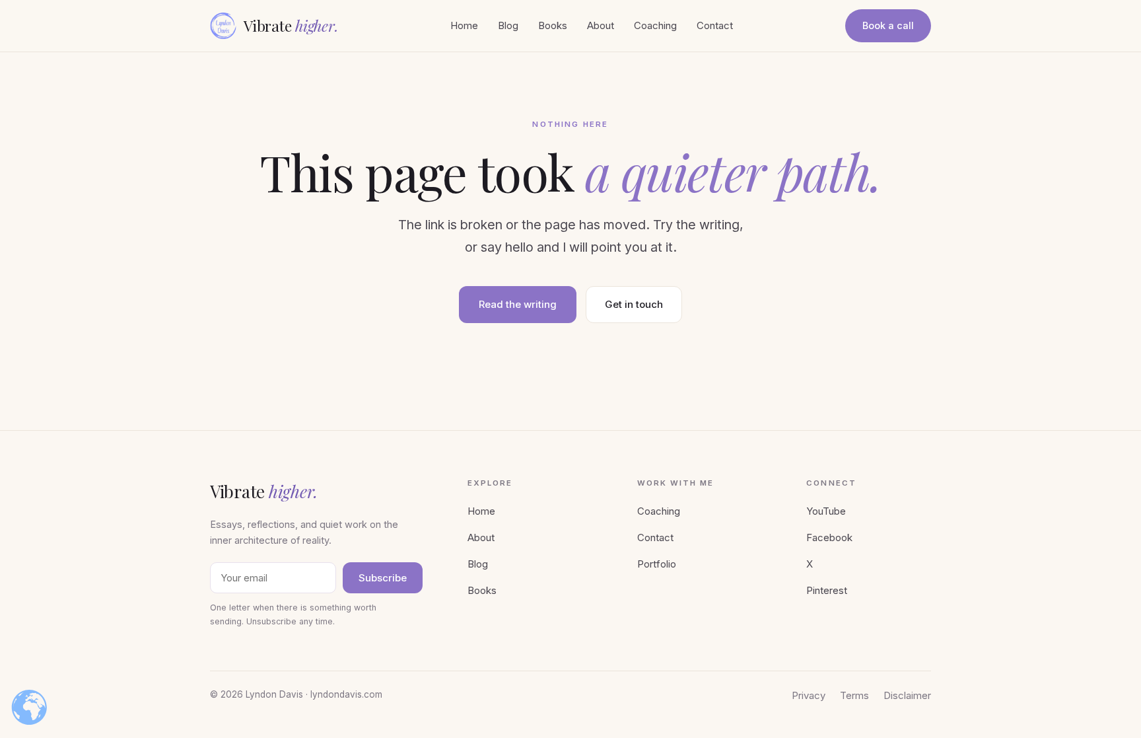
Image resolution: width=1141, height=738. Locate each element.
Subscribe (383, 578)
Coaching (655, 25)
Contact (715, 25)
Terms (854, 695)
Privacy (808, 695)
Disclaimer (907, 695)
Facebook (829, 537)
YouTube (826, 511)
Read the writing (518, 304)
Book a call (888, 25)
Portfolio (656, 564)
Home (464, 25)
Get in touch (634, 304)
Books (552, 25)
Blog (508, 25)
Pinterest (826, 590)
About (600, 25)
